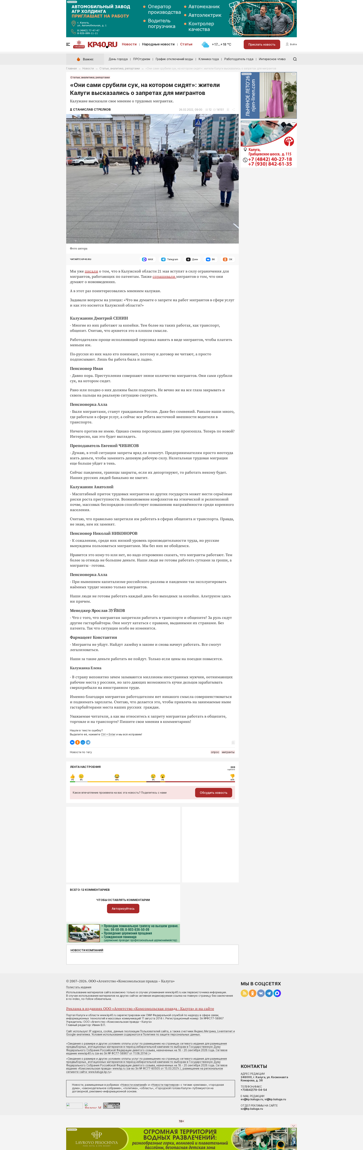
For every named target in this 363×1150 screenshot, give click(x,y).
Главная (71, 68)
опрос (215, 752)
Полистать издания (78, 987)
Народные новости (158, 44)
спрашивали (164, 276)
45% (232, 780)
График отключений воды (174, 59)
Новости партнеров (165, 1084)
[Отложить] (228, 109)
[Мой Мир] (83, 742)
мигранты (228, 752)
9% (153, 780)
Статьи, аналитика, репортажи (119, 68)
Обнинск (79, 46)
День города (118, 59)
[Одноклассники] (77, 742)
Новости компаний (87, 950)
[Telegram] (88, 742)
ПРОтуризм (141, 59)
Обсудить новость (213, 793)
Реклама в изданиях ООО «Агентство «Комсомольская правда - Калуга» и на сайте (140, 1008)
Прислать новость (261, 44)
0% (72, 780)
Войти (293, 44)
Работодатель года (238, 59)
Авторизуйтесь (123, 908)
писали (91, 271)
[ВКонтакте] (72, 742)
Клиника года (209, 59)
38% (117, 780)
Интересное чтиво (272, 59)
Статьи (186, 44)
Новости (129, 44)
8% (81, 780)
